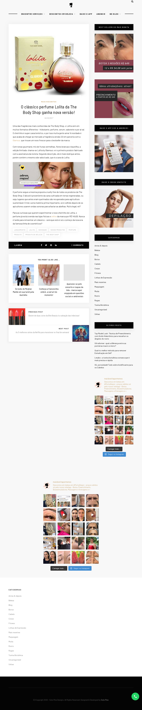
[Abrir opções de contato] (135, 696)
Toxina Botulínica (102, 305)
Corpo (97, 268)
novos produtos (58, 230)
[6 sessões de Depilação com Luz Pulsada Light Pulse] (119, 420)
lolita (32, 230)
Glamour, (17, 140)
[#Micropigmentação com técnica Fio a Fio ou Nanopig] (109, 440)
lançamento (19, 230)
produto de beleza (33, 234)
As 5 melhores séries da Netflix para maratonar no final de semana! (42, 332)
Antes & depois (101, 245)
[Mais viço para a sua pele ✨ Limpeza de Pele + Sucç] (129, 440)
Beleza (97, 250)
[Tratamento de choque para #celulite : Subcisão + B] (109, 430)
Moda (97, 291)
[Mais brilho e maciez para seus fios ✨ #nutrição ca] (99, 400)
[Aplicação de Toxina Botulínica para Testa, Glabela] (129, 420)
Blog (96, 255)
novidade (43, 230)
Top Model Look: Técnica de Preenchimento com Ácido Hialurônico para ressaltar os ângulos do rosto (113, 336)
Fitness (98, 273)
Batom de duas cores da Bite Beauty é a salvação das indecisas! (54, 315)
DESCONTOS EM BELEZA (61, 14)
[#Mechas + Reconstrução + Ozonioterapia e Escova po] (99, 420)
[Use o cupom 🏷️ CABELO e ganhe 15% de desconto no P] (109, 400)
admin (19, 245)
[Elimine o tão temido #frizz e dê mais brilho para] (119, 440)
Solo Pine (104, 700)
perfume (72, 230)
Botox (97, 259)
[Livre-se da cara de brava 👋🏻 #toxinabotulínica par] (129, 400)
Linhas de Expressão (103, 277)
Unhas (97, 314)
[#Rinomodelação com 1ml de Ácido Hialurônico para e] (119, 430)
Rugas (97, 300)
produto (18, 234)
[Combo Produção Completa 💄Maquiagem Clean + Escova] (129, 430)
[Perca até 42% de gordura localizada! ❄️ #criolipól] (109, 410)
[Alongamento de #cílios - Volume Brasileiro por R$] (99, 410)
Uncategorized (101, 309)
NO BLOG (114, 14)
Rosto (97, 296)
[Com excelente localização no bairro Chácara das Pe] (99, 430)
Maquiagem (99, 287)
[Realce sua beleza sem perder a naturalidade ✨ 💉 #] (99, 440)
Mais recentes (49, 102)
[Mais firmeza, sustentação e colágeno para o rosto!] (119, 410)
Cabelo (98, 264)
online (54, 216)
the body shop (52, 234)
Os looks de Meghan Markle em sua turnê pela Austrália (23, 291)
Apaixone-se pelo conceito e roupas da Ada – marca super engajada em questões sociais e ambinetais (74, 290)
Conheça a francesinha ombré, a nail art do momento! (49, 291)
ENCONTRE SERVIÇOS (32, 14)
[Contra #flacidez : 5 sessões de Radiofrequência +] (119, 400)
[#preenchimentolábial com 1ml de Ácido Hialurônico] (109, 420)
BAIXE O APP (86, 14)
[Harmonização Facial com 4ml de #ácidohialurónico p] (129, 410)
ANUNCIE (101, 14)
